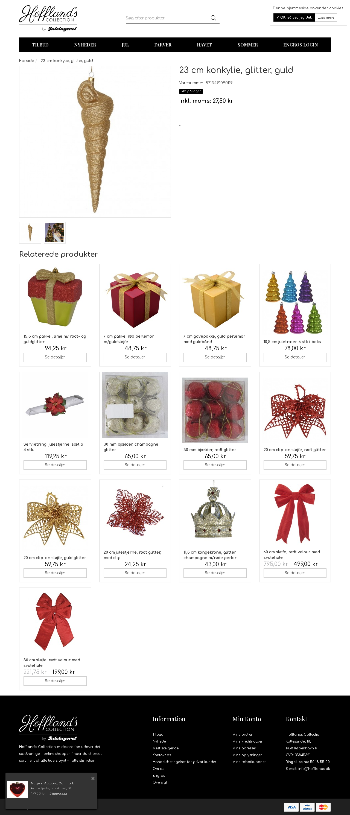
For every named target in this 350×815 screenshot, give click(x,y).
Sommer (248, 45)
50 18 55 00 (320, 762)
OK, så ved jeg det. (295, 17)
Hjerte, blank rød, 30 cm (58, 788)
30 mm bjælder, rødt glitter (209, 450)
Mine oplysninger (247, 755)
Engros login (300, 45)
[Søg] (214, 18)
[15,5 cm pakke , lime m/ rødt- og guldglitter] (55, 297)
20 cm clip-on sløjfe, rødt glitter (295, 450)
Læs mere (326, 17)
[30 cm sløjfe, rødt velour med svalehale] (55, 620)
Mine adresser (244, 748)
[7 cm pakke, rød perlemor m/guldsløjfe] (135, 297)
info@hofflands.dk (314, 769)
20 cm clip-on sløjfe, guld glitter (55, 558)
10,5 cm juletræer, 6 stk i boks (292, 342)
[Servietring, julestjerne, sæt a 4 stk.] (55, 405)
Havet (204, 45)
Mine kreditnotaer (247, 741)
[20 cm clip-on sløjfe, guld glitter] (55, 518)
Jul (125, 45)
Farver (162, 45)
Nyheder (85, 45)
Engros (159, 776)
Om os (158, 769)
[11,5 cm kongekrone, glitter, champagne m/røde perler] (215, 513)
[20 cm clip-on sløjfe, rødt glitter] (295, 410)
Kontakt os (162, 755)
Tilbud (158, 735)
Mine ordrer (242, 735)
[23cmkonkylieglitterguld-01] (30, 233)
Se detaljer (55, 357)
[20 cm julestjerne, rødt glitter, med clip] (135, 513)
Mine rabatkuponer (249, 762)
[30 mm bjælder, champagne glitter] (135, 405)
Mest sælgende (166, 748)
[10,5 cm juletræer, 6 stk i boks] (295, 302)
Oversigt (160, 782)
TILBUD (40, 45)
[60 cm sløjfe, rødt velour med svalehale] (295, 512)
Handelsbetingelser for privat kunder (184, 762)
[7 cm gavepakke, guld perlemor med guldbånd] (215, 297)
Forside (26, 61)
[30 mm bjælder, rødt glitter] (215, 410)
